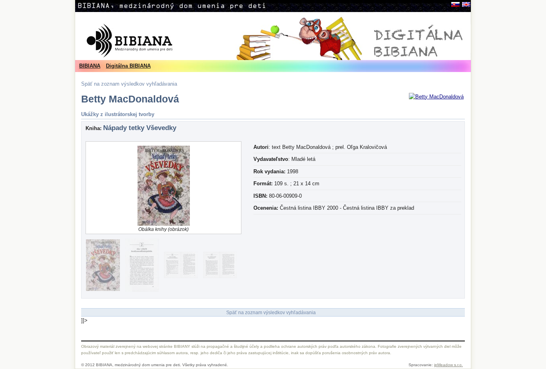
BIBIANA (89, 66)
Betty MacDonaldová (130, 99)
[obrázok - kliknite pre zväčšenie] (436, 97)
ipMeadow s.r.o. (448, 365)
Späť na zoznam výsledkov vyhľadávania (129, 84)
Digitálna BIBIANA (128, 66)
